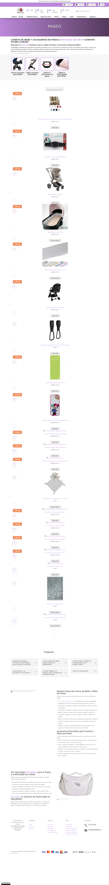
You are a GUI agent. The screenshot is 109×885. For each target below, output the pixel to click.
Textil (71, 17)
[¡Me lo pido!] (14, 98)
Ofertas (14, 17)
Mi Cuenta (50, 824)
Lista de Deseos (52, 830)
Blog (30, 824)
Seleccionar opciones (55, 240)
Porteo (21, 17)
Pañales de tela (32, 17)
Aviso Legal (69, 826)
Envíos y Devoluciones (71, 832)
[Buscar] (77, 11)
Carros (59, 701)
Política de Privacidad (71, 828)
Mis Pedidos (51, 828)
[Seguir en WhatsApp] (92, 835)
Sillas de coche (46, 17)
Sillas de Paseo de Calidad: (69, 701)
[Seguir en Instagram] (89, 835)
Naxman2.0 (15, 853)
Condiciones (69, 824)
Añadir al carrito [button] (55, 127)
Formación (31, 826)
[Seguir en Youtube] (96, 835)
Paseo (56, 17)
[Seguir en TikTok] (85, 835)
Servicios (31, 828)
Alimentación (81, 17)
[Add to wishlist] (14, 125)
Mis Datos (50, 826)
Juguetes (92, 17)
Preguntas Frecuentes (71, 834)
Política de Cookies (71, 830)
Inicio (12, 53)
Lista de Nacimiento (52, 832)
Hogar (64, 17)
